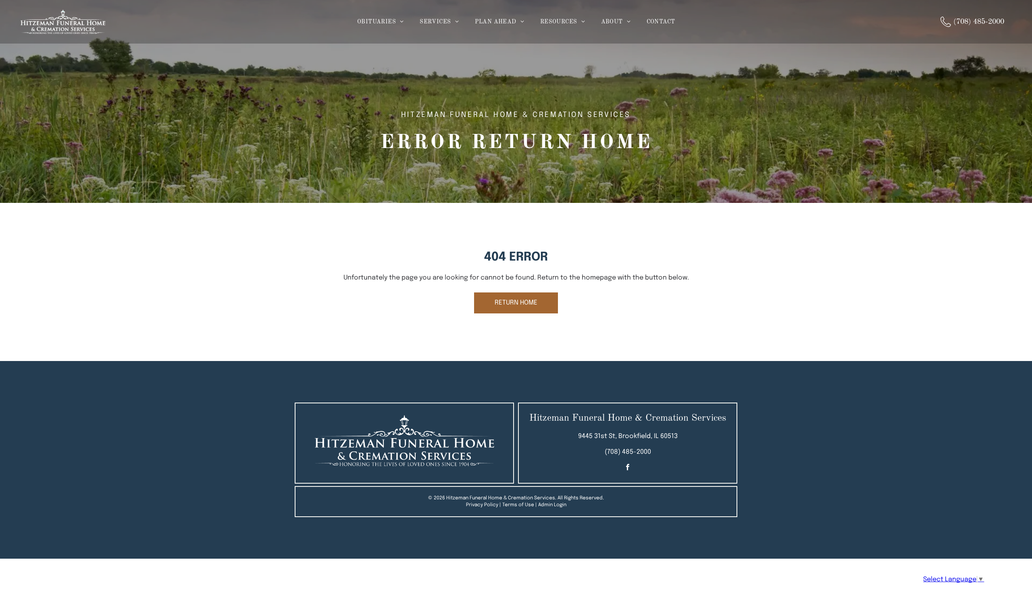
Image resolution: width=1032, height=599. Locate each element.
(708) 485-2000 (628, 452)
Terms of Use (518, 505)
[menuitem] (380, 22)
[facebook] (628, 468)
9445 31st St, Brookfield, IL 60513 (628, 436)
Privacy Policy (482, 505)
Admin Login (552, 505)
